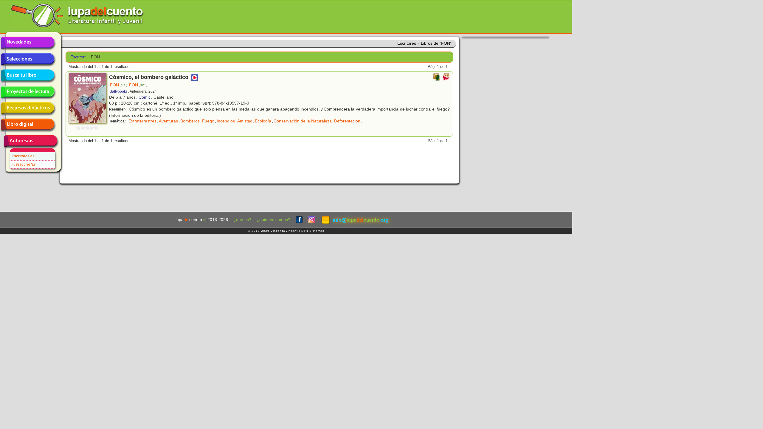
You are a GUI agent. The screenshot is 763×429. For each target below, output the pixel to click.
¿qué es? (242, 219)
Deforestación (347, 121)
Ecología (263, 121)
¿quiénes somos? (273, 219)
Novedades (28, 43)
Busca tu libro (28, 75)
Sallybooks (119, 91)
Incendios (226, 121)
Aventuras (168, 121)
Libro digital (28, 124)
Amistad (244, 121)
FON (118, 85)
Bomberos (190, 121)
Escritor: (78, 57)
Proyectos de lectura (28, 92)
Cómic (145, 97)
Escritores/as (23, 156)
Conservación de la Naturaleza (303, 121)
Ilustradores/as (23, 164)
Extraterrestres (142, 121)
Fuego (208, 121)
